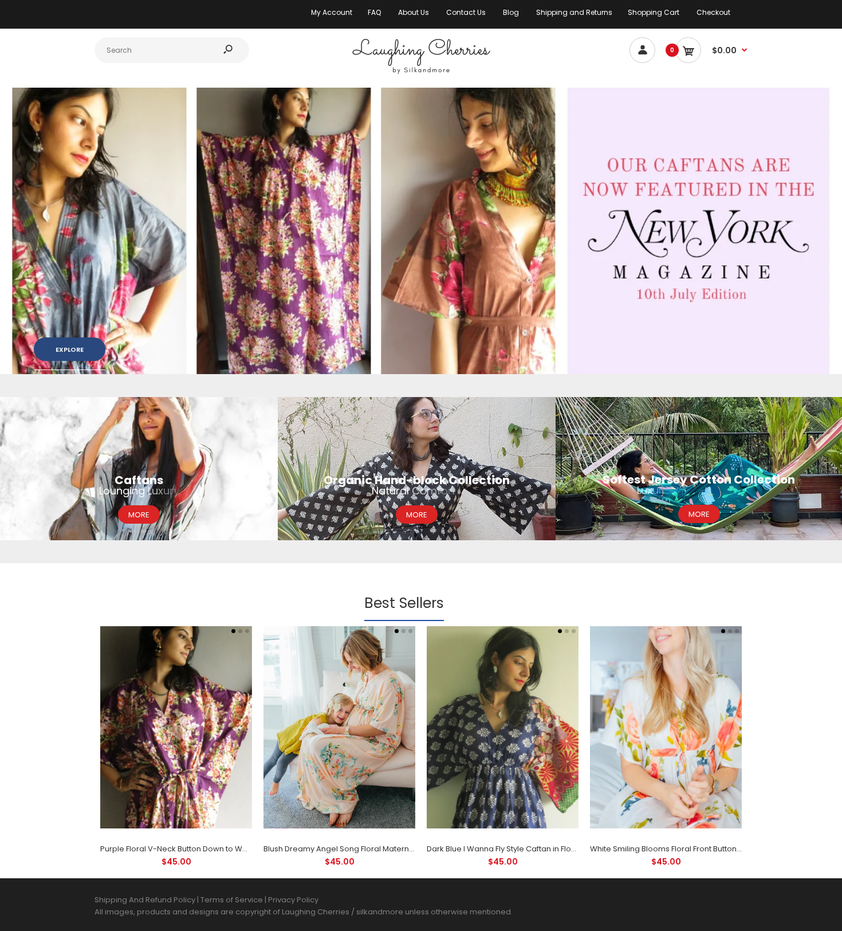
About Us (413, 12)
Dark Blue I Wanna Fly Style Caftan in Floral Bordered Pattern (537, 848)
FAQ (374, 12)
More (138, 514)
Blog (511, 12)
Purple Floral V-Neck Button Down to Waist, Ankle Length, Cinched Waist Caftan (245, 848)
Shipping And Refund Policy (145, 899)
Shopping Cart (653, 12)
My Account (331, 12)
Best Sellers (404, 603)
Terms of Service (232, 899)
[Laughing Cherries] (421, 72)
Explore (70, 349)
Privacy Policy (293, 899)
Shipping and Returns (574, 12)
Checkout (713, 12)
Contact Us (466, 12)
